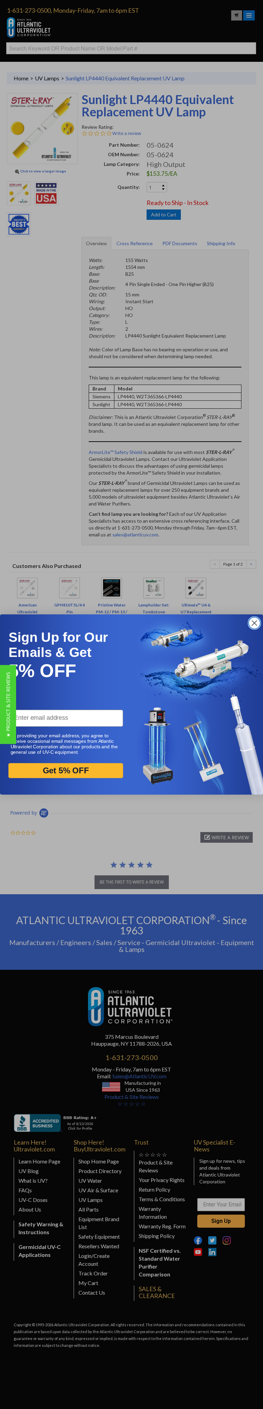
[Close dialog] (254, 623)
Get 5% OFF (66, 770)
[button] (8, 704)
